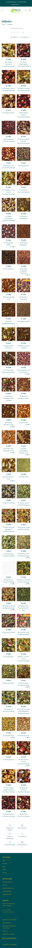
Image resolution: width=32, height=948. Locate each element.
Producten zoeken (9, 829)
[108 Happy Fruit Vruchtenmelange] (8, 154)
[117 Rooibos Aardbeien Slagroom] (23, 257)
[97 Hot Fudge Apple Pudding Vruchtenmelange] (8, 776)
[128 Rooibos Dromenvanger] (8, 411)
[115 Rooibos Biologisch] (23, 231)
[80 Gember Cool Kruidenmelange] (23, 542)
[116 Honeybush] (8, 257)
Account (4, 885)
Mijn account (22, 828)
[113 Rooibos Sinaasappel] (23, 205)
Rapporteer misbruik (8, 934)
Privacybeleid (6, 923)
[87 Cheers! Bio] (8, 645)
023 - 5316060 (6, 910)
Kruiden (4, 863)
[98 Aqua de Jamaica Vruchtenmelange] (23, 776)
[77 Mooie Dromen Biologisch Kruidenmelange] (8, 515)
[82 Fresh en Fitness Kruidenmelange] (23, 568)
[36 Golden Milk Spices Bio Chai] (8, 437)
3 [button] (17, 32)
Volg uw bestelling (9, 837)
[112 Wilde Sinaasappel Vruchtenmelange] (8, 205)
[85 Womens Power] (8, 621)
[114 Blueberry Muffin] (8, 231)
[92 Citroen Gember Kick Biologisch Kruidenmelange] (23, 697)
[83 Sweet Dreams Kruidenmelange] (8, 594)
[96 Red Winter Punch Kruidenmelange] (23, 748)
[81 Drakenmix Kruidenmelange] (8, 568)
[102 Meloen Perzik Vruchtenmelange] (8, 77)
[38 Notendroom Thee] (8, 465)
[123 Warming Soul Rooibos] (23, 334)
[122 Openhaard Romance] (8, 334)
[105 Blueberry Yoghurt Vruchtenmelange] (23, 101)
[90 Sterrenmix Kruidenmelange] (23, 671)
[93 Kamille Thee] (8, 724)
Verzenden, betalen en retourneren (8, 927)
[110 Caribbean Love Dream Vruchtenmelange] (8, 178)
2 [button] (14, 32)
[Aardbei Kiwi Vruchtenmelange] (23, 802)
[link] (16, 5)
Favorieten (22, 836)
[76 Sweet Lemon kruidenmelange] (23, 491)
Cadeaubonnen (22, 846)
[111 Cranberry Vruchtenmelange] (23, 178)
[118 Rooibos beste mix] (8, 285)
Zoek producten (7, 882)
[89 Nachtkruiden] (8, 671)
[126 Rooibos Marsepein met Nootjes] (8, 384)
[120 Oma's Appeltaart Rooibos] (8, 310)
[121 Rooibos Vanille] (23, 310)
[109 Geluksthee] (23, 154)
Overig (4, 872)
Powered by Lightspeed (9, 944)
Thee (3, 24)
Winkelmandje (10, 845)
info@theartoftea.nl (8, 912)
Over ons (5, 931)
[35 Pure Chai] (23, 411)
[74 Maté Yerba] (23, 465)
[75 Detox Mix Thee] (8, 491)
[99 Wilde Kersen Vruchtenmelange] (8, 802)
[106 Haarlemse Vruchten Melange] (8, 127)
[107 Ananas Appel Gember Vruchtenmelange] (23, 127)
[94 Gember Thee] (23, 724)
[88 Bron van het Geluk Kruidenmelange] (23, 645)
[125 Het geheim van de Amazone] (23, 358)
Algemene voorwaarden (9, 919)
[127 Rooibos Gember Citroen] (23, 384)
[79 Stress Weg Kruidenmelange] (8, 542)
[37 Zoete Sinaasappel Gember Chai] (23, 437)
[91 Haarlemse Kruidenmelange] (8, 697)
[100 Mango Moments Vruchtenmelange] (8, 50)
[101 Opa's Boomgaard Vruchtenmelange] (23, 50)
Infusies (10, 24)
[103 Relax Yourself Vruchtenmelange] (23, 77)
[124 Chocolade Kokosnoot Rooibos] (8, 358)
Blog (3, 866)
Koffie (4, 869)
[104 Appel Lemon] (8, 101)
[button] (16, 10)
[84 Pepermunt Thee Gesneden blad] (23, 594)
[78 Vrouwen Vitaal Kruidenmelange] (23, 515)
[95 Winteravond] (8, 748)
